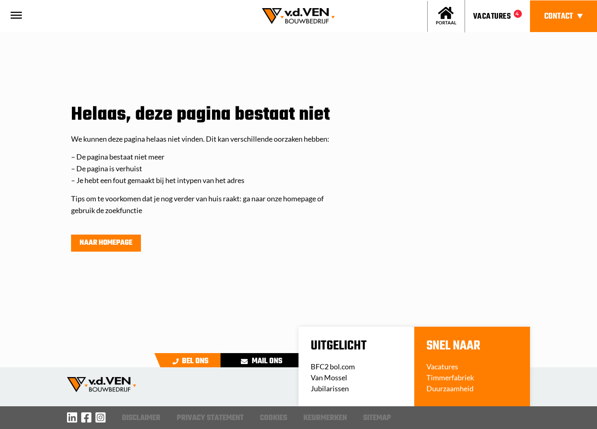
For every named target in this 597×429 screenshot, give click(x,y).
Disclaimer (141, 418)
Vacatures (492, 16)
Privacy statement (210, 418)
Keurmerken (325, 418)
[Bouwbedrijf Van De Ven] (72, 417)
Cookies (273, 418)
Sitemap (377, 418)
